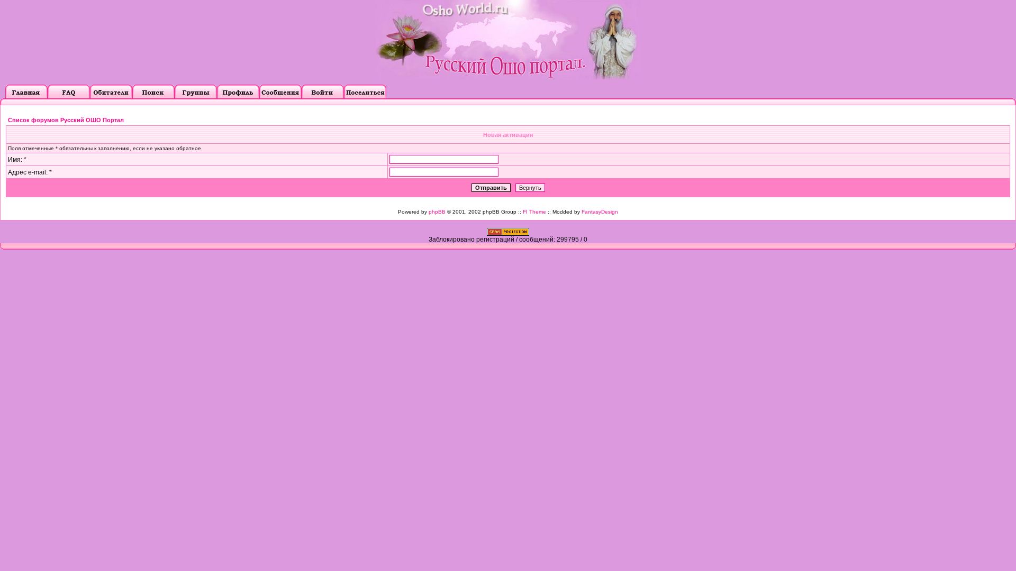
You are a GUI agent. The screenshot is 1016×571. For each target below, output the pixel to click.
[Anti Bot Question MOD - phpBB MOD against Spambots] (508, 233)
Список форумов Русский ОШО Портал (66, 120)
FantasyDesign (600, 212)
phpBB (437, 212)
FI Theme (534, 212)
